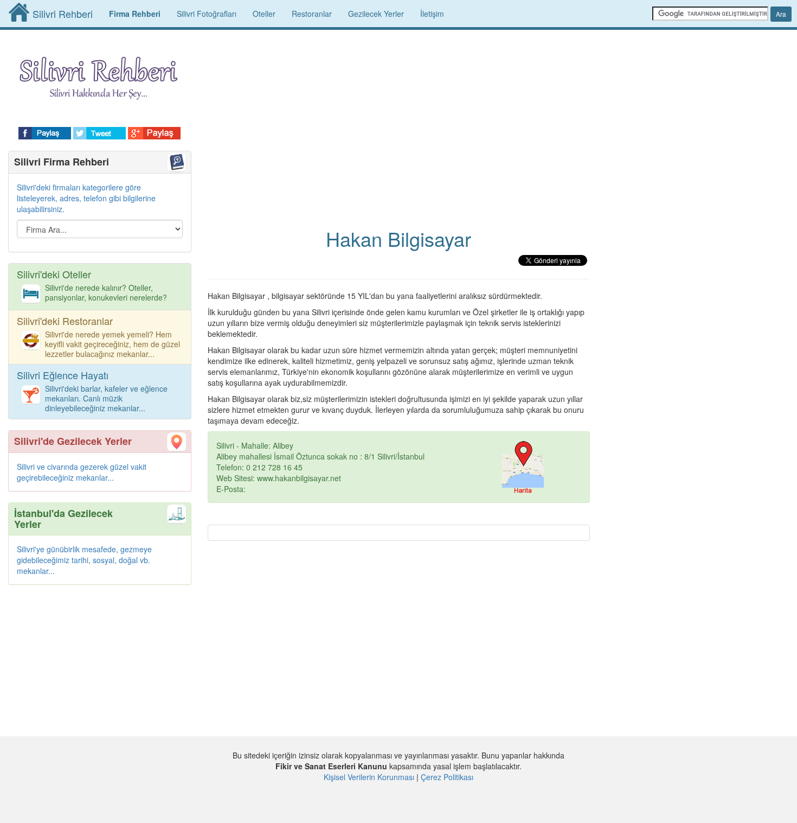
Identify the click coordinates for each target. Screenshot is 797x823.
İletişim (432, 13)
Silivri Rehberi (63, 14)
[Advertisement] (399, 119)
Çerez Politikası (447, 776)
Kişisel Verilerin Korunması (369, 776)
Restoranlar (312, 13)
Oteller (264, 13)
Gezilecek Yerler (376, 13)
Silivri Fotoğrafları (206, 13)
